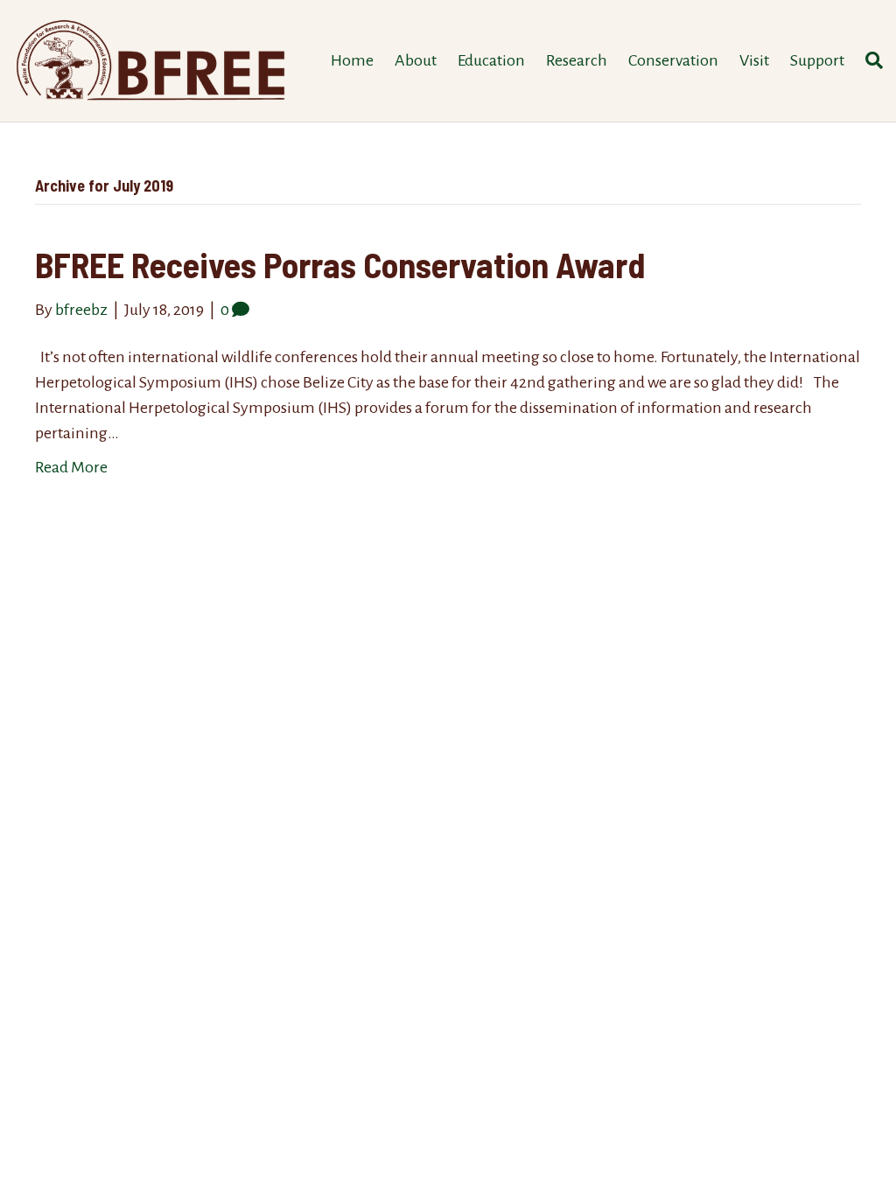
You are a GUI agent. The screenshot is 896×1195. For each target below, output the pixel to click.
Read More (71, 467)
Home (352, 60)
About (416, 60)
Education (491, 60)
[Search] (869, 60)
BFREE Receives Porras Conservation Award (340, 264)
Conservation (673, 60)
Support (817, 60)
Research (576, 60)
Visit (754, 60)
